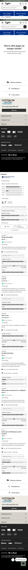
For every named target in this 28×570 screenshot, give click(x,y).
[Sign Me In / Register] (20, 4)
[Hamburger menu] (2, 4)
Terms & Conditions (12, 150)
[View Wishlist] (23, 4)
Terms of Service (16, 158)
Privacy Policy (20, 150)
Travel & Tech (8, 17)
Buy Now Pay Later (5, 142)
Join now (14, 110)
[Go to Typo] (7, 4)
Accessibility (3, 150)
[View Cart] (26, 4)
